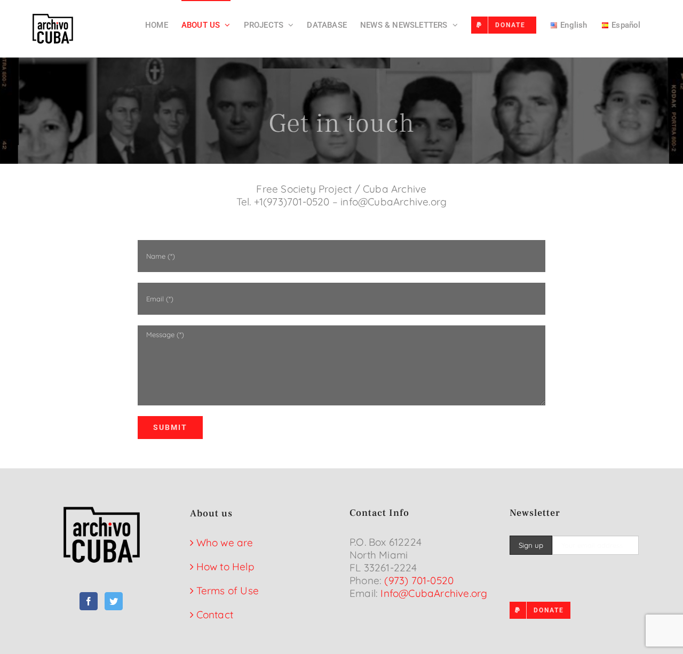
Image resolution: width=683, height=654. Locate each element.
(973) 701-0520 (419, 580)
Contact (214, 614)
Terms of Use (227, 590)
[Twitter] (114, 601)
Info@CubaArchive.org (433, 593)
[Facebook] (89, 601)
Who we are (224, 542)
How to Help (225, 566)
